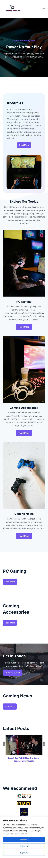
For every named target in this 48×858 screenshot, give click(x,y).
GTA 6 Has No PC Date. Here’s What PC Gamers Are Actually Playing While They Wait (24, 761)
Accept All (24, 840)
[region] (24, 837)
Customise (24, 846)
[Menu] (44, 9)
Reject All (24, 853)
